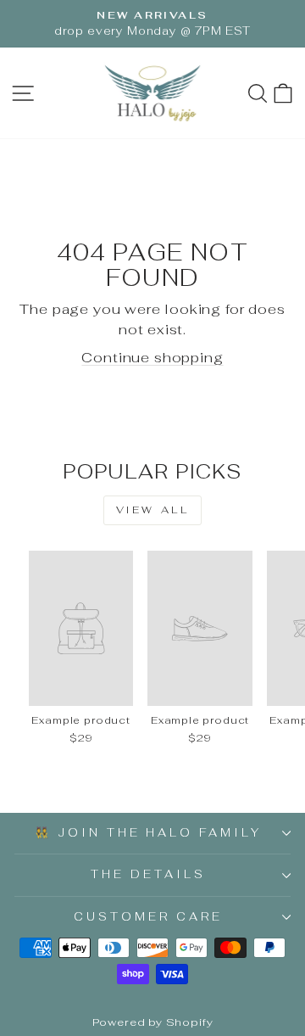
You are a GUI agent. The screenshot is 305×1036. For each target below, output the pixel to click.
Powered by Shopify (153, 1022)
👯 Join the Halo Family (148, 833)
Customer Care (148, 917)
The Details (148, 874)
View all (153, 510)
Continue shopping (152, 357)
